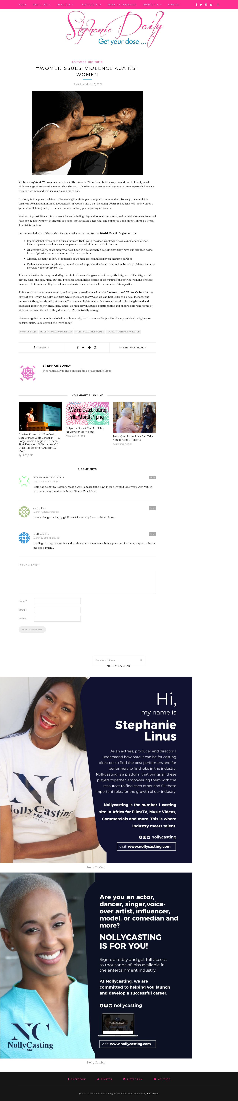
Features (40, 4)
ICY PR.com (153, 1093)
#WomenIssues (28, 332)
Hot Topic (95, 62)
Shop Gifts (151, 4)
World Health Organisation (124, 332)
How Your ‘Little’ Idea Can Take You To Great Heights (133, 438)
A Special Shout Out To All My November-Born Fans (85, 430)
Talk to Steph (91, 4)
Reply (152, 477)
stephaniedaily (134, 347)
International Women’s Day (56, 332)
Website (23, 618)
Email (23, 609)
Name (23, 601)
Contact (174, 4)
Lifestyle (64, 4)
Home (22, 4)
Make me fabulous (122, 4)
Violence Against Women (90, 332)
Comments (41, 347)
